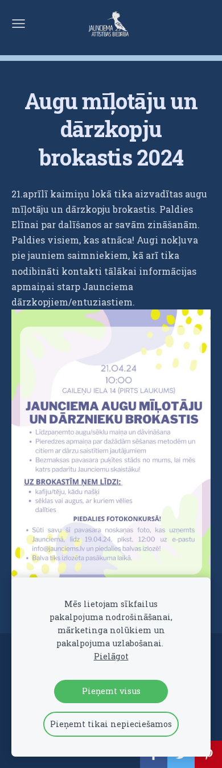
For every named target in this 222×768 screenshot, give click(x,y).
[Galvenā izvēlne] (18, 23)
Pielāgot (111, 656)
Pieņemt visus (111, 691)
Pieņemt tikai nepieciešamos (111, 724)
